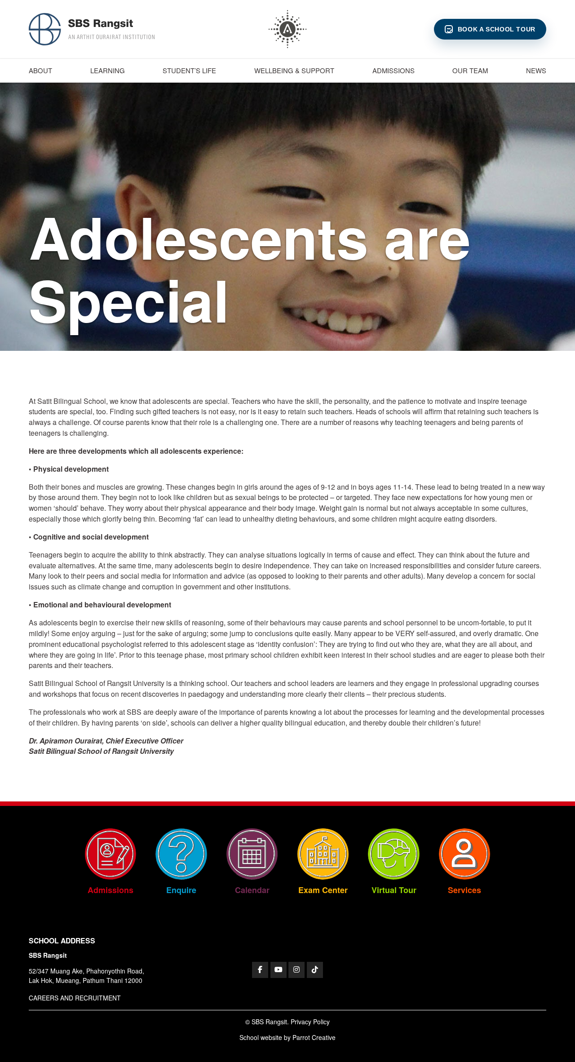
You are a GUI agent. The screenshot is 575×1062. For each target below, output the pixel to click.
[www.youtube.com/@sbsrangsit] (278, 970)
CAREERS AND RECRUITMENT (75, 997)
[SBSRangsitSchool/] (260, 970)
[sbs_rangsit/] (296, 970)
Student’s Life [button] (189, 70)
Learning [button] (107, 70)
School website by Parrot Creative (287, 1037)
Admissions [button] (393, 70)
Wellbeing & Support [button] (294, 70)
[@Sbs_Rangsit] (315, 970)
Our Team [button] (470, 70)
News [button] (536, 70)
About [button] (40, 70)
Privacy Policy (310, 1021)
